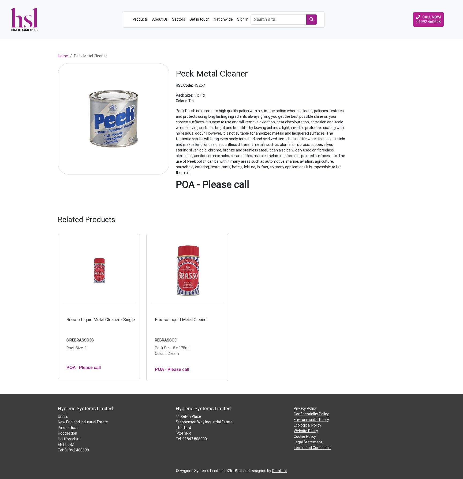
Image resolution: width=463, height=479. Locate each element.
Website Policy (306, 431)
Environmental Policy (311, 419)
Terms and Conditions (312, 448)
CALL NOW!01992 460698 (428, 19)
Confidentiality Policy (311, 414)
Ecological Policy (307, 425)
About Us (160, 19)
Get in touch (199, 19)
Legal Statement (308, 442)
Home (63, 56)
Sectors (178, 19)
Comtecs (279, 471)
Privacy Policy (305, 408)
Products (140, 19)
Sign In (242, 19)
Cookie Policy (305, 436)
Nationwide (223, 19)
